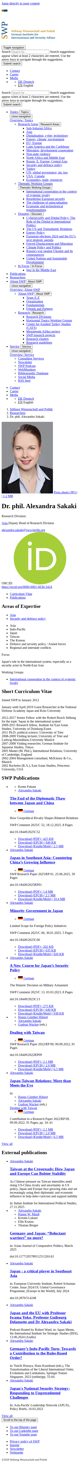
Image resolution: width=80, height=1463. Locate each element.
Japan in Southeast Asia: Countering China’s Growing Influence (41, 860)
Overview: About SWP (25, 289)
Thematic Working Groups (35, 183)
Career (14, 74)
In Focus (23, 266)
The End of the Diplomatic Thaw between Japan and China (37, 800)
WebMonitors (27, 369)
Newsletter (25, 362)
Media (14, 78)
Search (6, 51)
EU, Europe (34, 143)
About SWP (26, 293)
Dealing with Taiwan (27, 1032)
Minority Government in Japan (36, 911)
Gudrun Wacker (28, 1024)
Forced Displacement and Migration (49, 243)
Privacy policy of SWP (25, 1441)
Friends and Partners (39, 308)
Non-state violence (38, 154)
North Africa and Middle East (45, 157)
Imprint (14, 1445)
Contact (15, 70)
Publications (18, 273)
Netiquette (16, 1452)
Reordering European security (45, 199)
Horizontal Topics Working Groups (49, 320)
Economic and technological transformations (44, 208)
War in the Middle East (41, 270)
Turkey (30, 168)
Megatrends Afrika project (43, 331)
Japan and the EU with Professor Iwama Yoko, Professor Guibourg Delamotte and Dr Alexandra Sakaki (41, 1317)
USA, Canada (35, 176)
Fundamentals (35, 305)
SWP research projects (40, 335)
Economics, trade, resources (44, 180)
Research (24, 312)
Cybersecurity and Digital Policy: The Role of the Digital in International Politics (50, 221)
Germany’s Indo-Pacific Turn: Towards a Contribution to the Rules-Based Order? (43, 1353)
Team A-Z (33, 297)
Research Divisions (38, 316)
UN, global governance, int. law (47, 172)
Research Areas (28, 124)
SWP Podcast (26, 366)
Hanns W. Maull (28, 1214)
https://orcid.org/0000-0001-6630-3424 (27, 587)
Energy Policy (35, 232)
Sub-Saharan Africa (39, 128)
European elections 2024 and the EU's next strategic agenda (51, 238)
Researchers (17, 277)
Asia (29, 132)
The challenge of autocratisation (46, 202)
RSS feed (24, 380)
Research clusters (37, 339)
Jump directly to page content (21, 3)
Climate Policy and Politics (43, 247)
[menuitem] (44, 1441)
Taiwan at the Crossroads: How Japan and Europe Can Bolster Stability (42, 1171)
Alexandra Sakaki (29, 790)
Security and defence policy (44, 165)
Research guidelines (39, 342)
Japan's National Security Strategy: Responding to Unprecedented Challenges (40, 1393)
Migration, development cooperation (49, 150)
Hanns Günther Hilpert (33, 1017)
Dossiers (23, 214)
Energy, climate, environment (45, 139)
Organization (34, 301)
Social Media (26, 377)
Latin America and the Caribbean (47, 146)
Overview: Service (22, 355)
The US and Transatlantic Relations (49, 229)
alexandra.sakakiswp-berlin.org (23, 530)
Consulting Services (31, 358)
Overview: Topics (21, 120)
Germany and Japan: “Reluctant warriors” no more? (38, 1235)
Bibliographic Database (33, 373)
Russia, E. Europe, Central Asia (46, 161)
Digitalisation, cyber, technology (47, 135)
